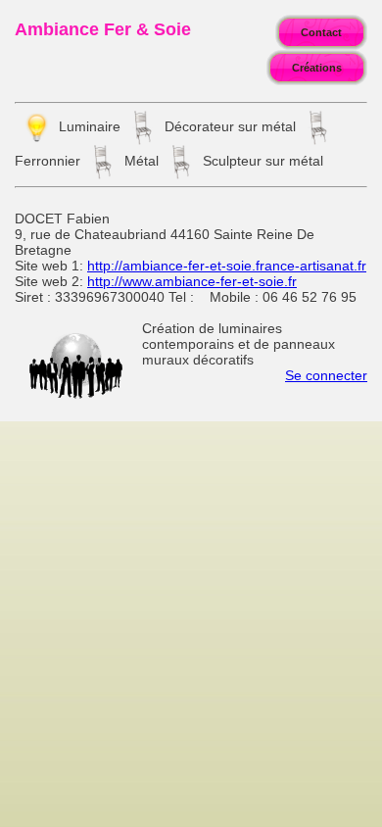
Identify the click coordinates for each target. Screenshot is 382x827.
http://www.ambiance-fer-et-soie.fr (192, 281)
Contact (321, 32)
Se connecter (326, 375)
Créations (317, 67)
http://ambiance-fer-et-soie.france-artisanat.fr (226, 265)
